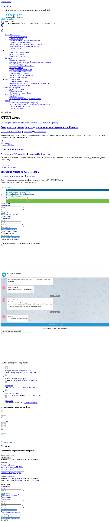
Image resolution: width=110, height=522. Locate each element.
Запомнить (7, 212)
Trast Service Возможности (19, 52)
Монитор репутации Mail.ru (19, 81)
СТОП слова (41, 123)
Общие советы (24, 123)
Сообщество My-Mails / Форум (20, 93)
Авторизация (6, 216)
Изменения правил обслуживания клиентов (25, 44)
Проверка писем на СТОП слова (21, 75)
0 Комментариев (40, 132)
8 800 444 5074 (14, 14)
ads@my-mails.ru (8, 19)
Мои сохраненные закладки (11, 331)
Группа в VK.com (7, 465)
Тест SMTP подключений (18, 64)
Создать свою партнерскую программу (23, 103)
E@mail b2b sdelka (16, 39)
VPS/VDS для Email (12, 95)
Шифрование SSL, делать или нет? (18, 371)
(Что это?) (24, 198)
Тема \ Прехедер (52, 123)
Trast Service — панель (17, 56)
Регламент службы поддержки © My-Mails (24, 46)
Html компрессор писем (18, 77)
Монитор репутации (12, 79)
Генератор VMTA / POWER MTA (21, 66)
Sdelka (7, 101)
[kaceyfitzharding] (4, 427)
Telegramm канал (15, 91)
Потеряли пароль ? (12, 214)
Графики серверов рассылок (19, 85)
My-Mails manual (15, 48)
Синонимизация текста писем (20, 72)
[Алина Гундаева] (4, 432)
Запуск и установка (16, 54)
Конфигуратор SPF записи (19, 73)
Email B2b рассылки (12, 35)
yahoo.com (9, 401)
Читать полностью (31, 372)
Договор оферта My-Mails (10, 469)
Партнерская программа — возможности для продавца (29, 104)
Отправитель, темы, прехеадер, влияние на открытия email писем (39, 127)
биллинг (13, 196)
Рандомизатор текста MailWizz (20, 70)
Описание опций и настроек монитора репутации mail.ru (30, 83)
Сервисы (8, 58)
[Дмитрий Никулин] (4, 415)
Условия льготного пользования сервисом (24, 41)
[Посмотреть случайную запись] (2, 27)
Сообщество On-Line (12, 87)
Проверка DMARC (16, 68)
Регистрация (5, 205)
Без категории (6, 123)
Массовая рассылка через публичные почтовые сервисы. (30, 62)
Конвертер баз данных (17, 60)
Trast (6, 50)
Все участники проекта (9, 442)
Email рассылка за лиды (18, 37)
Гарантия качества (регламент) (20, 42)
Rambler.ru (9, 386)
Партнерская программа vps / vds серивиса (25, 99)
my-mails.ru (6, 6)
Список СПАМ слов (12, 149)
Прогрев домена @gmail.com (15, 378)
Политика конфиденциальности (12, 471)
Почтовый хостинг (13, 198)
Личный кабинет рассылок (16, 192)
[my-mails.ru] (2, 25)
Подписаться (6, 457)
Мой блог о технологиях (14, 393)
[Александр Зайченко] (4, 421)
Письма (33, 123)
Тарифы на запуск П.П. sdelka (20, 106)
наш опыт (15, 123)
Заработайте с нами (16, 89)
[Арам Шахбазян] (4, 438)
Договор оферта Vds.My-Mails (12, 467)
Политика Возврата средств (11, 473)
